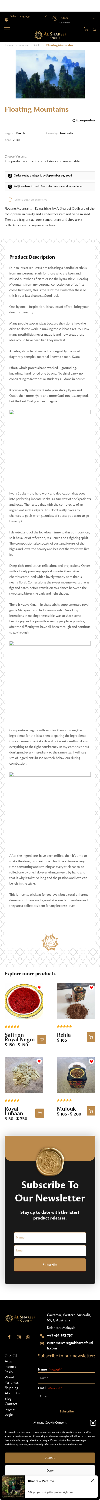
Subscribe (50, 1265)
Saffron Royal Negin (20, 1037)
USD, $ (64, 18)
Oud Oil (11, 1356)
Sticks (37, 45)
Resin (9, 1372)
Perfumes (12, 1382)
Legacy (10, 1409)
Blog (8, 1398)
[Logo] (20, 1318)
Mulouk (66, 1109)
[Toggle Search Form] (94, 28)
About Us (12, 1393)
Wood (9, 1377)
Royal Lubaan (14, 1111)
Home (9, 45)
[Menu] (7, 29)
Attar (9, 1361)
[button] (93, 1423)
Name (50, 1369)
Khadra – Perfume (41, 1481)
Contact (11, 1404)
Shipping (11, 1388)
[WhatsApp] (28, 1337)
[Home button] (50, 35)
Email (49, 1388)
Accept (50, 1458)
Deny (50, 1470)
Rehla (64, 1035)
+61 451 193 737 (60, 1335)
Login (9, 1414)
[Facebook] (9, 1337)
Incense (23, 45)
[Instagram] (18, 1337)
